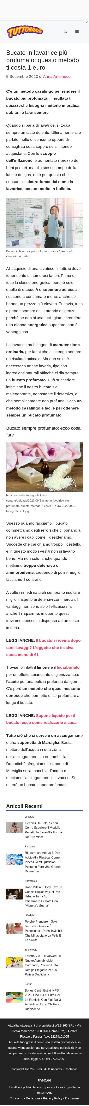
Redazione (33, 1098)
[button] (65, 32)
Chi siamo (16, 1098)
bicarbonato (68, 667)
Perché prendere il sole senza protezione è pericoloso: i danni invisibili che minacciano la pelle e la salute (43, 931)
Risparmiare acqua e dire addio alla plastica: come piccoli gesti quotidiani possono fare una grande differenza (43, 862)
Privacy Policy (53, 1098)
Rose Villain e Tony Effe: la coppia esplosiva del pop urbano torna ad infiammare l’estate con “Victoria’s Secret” (43, 896)
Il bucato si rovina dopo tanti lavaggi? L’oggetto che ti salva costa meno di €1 (43, 647)
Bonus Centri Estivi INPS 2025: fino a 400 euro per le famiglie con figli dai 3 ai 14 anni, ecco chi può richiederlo (43, 1000)
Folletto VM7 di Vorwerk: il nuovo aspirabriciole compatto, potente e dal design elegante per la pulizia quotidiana (43, 965)
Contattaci (71, 1069)
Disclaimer (72, 1098)
